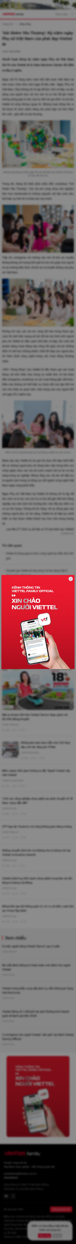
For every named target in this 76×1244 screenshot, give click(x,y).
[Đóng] (71, 579)
